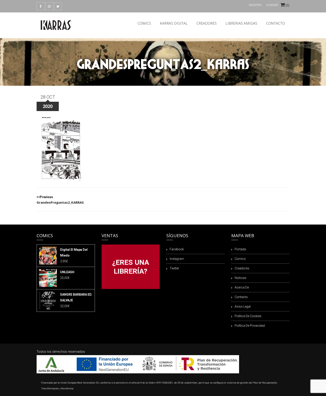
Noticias (240, 278)
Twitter (174, 268)
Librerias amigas (241, 23)
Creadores (206, 23)
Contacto (275, 23)
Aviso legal (243, 306)
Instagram (177, 259)
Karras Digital (174, 23)
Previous (60, 200)
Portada (240, 249)
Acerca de (242, 287)
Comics (144, 23)
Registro (255, 5)
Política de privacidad (250, 325)
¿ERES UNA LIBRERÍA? (130, 266)
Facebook (177, 249)
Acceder (272, 5)
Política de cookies (248, 316)
